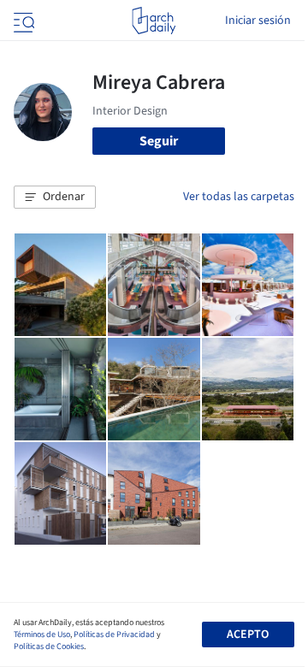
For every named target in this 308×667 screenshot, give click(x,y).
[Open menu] (22, 20)
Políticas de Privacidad (114, 634)
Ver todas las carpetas (238, 196)
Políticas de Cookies (49, 646)
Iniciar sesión (258, 21)
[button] (55, 198)
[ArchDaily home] (153, 20)
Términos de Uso (42, 634)
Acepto (248, 634)
